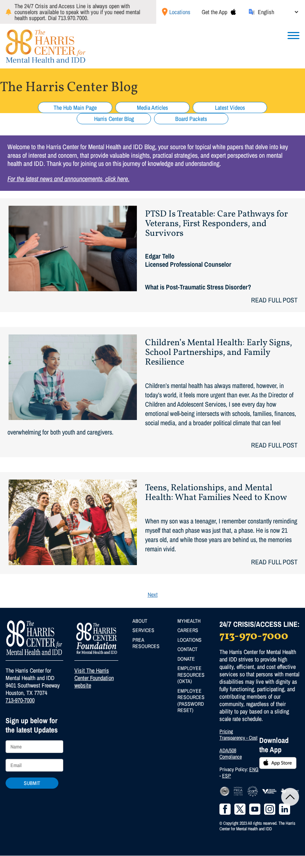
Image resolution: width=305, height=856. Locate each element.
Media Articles (152, 107)
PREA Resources (146, 643)
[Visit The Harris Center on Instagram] (269, 809)
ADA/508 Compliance (230, 753)
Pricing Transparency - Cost (238, 734)
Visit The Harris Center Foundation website (94, 677)
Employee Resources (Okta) (191, 675)
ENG (254, 769)
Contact (187, 649)
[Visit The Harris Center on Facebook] (225, 809)
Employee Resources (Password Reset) (191, 700)
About (139, 621)
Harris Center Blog (114, 119)
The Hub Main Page (75, 107)
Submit (32, 783)
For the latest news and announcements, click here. (68, 178)
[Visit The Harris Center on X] (239, 809)
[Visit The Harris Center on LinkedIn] (284, 809)
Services (143, 630)
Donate (186, 658)
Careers (187, 630)
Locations (179, 12)
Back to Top (290, 797)
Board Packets (191, 119)
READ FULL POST (274, 300)
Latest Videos (230, 107)
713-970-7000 (20, 700)
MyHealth (188, 621)
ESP (226, 775)
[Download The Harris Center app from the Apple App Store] (233, 12)
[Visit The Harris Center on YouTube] (254, 809)
